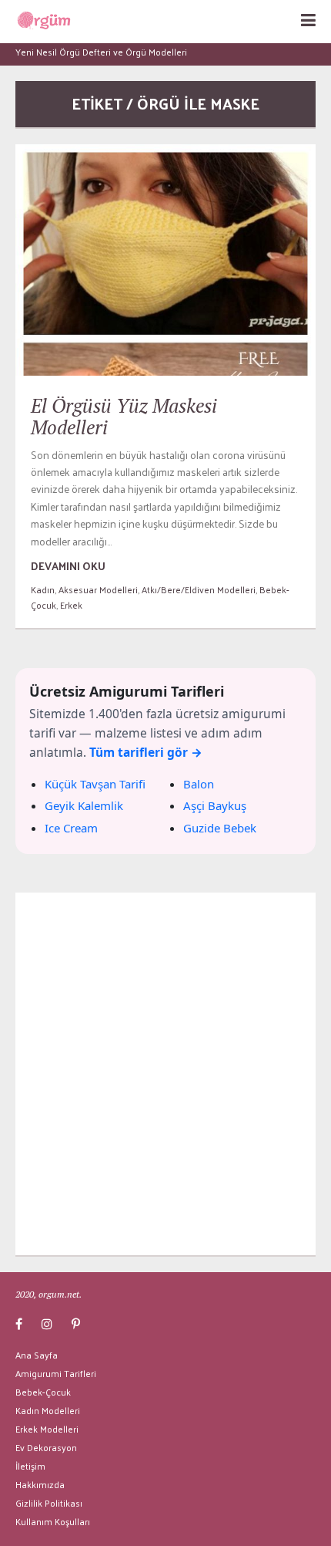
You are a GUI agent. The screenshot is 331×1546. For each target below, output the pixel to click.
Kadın (43, 589)
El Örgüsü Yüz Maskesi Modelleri (124, 416)
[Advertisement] (165, 1074)
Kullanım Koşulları (52, 1521)
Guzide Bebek (219, 827)
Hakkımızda (40, 1484)
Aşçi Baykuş (214, 805)
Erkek (71, 604)
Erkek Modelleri (47, 1428)
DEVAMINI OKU (68, 566)
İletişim (30, 1465)
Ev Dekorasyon (46, 1447)
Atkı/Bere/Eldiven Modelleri (199, 589)
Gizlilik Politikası (48, 1502)
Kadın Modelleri (47, 1410)
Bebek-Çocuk (43, 1391)
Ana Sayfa (36, 1354)
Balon (198, 784)
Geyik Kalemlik (84, 805)
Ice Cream (71, 827)
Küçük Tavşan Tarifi (95, 784)
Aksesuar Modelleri (98, 589)
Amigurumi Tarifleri (55, 1373)
